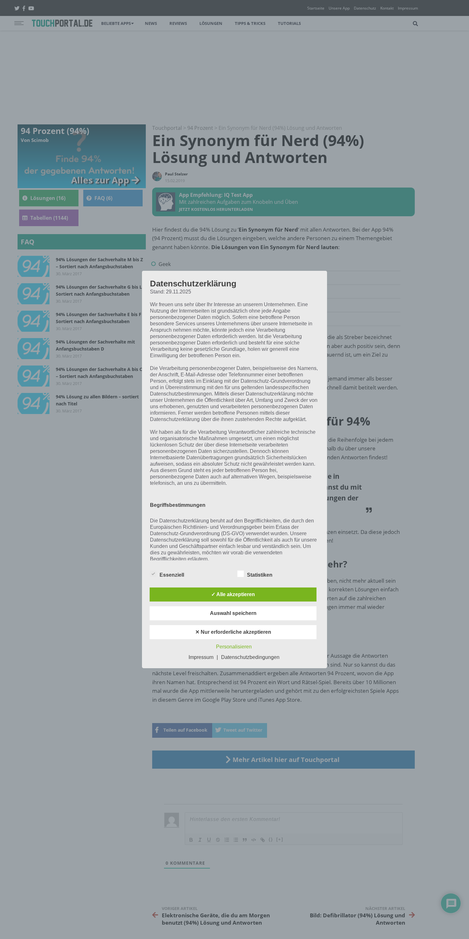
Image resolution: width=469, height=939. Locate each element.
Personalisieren (234, 646)
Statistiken (259, 575)
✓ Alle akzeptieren (233, 594)
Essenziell (172, 575)
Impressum (201, 657)
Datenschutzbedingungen (250, 657)
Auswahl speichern (233, 613)
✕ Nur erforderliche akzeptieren (233, 632)
